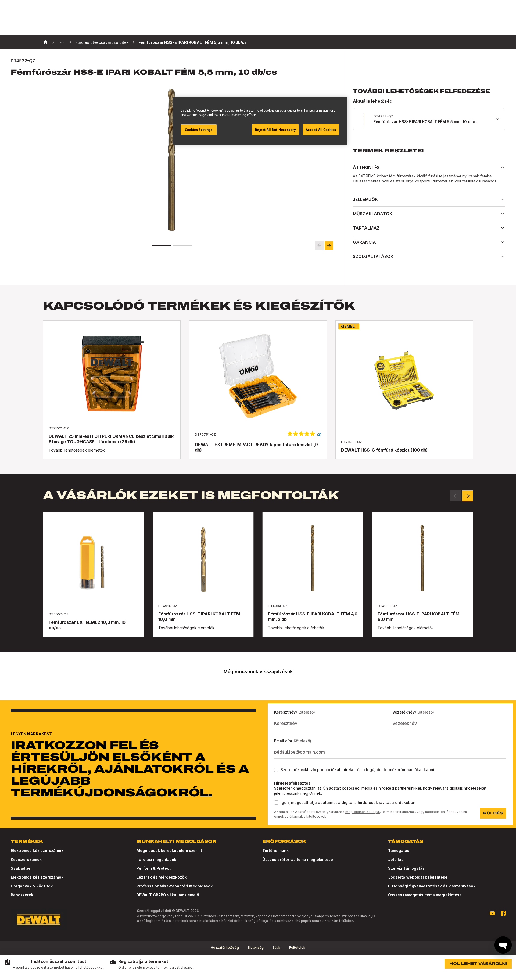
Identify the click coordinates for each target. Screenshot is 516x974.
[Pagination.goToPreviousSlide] (455, 495)
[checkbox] (276, 770)
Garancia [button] (364, 242)
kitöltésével (315, 816)
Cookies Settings (198, 130)
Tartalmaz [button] (366, 228)
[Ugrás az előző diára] (319, 245)
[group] (54, 964)
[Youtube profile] (492, 913)
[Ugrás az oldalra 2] (182, 245)
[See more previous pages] (62, 42)
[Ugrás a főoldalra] (39, 919)
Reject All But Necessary (275, 130)
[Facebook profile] (503, 913)
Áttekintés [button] (366, 167)
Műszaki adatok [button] (372, 213)
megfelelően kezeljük (362, 812)
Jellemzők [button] (365, 199)
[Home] (45, 42)
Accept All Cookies (321, 130)
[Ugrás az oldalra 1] (161, 245)
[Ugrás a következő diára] (329, 245)
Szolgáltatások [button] (373, 256)
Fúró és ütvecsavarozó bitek (102, 42)
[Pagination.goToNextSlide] (467, 495)
